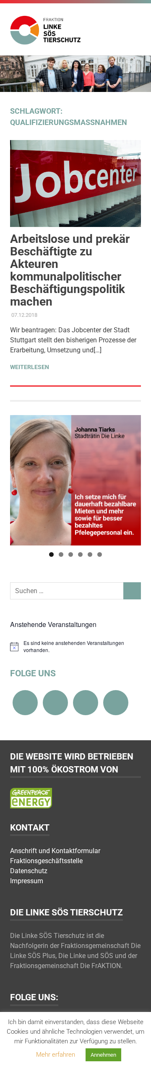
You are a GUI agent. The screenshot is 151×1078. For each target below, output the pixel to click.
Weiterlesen (29, 367)
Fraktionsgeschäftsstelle (46, 861)
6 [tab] (99, 554)
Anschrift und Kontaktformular (55, 851)
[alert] (75, 646)
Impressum (26, 881)
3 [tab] (70, 554)
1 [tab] (51, 554)
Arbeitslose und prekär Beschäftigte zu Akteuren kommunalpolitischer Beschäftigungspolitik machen (70, 270)
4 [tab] (80, 554)
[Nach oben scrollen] (136, 1063)
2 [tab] (61, 554)
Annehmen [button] (103, 1055)
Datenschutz (28, 871)
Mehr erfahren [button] (55, 1054)
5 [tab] (90, 554)
